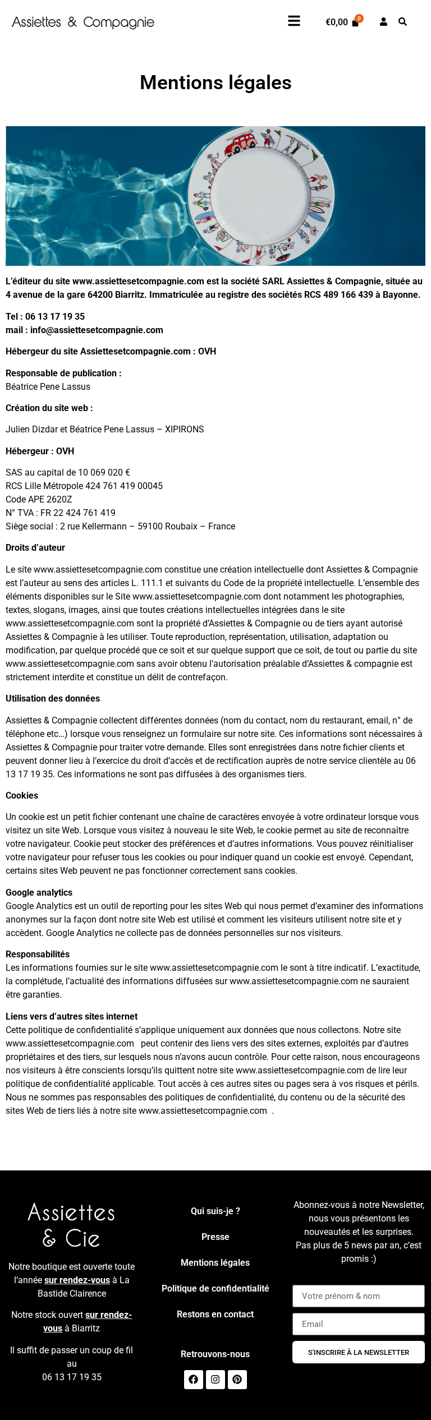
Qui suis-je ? (215, 1211)
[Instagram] (215, 1379)
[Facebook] (193, 1379)
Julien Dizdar (32, 429)
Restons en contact (215, 1314)
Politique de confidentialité (215, 1288)
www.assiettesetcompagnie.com (138, 281)
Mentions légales (215, 1262)
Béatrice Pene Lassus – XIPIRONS (137, 429)
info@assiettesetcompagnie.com (96, 330)
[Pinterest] (237, 1379)
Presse (215, 1237)
